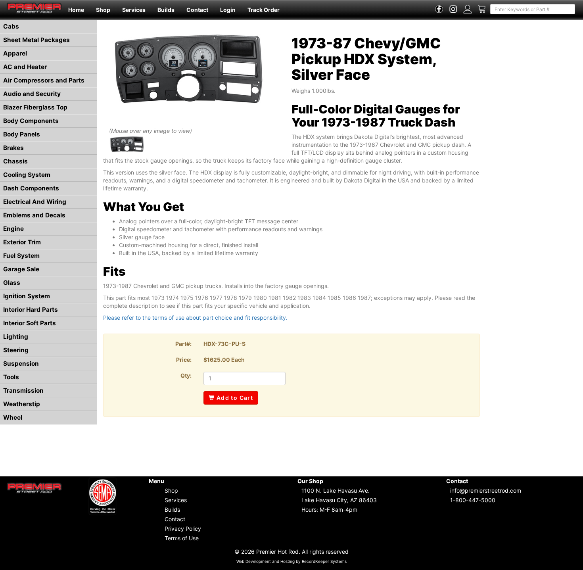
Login (228, 9)
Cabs (11, 26)
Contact (197, 9)
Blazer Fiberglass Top (35, 107)
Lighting (15, 336)
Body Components (31, 121)
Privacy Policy (183, 528)
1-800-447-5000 (472, 500)
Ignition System (26, 296)
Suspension (21, 363)
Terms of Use (182, 538)
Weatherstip (21, 404)
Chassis (15, 161)
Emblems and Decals (34, 215)
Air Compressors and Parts (43, 80)
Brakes (13, 148)
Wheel (12, 417)
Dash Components (31, 188)
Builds (166, 9)
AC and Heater (25, 67)
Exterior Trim (22, 242)
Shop (103, 9)
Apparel (15, 53)
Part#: (183, 343)
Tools (11, 377)
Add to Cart (234, 397)
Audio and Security (32, 94)
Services (134, 9)
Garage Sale (21, 269)
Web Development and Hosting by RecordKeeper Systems (291, 561)
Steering (16, 350)
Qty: (186, 375)
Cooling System (26, 174)
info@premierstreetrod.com (485, 490)
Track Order (263, 9)
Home (76, 9)
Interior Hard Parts (30, 309)
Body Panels (21, 134)
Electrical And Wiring (34, 201)
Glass (11, 282)
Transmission (23, 390)
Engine (13, 228)
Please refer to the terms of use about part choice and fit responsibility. (195, 317)
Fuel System (21, 255)
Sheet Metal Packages (36, 40)
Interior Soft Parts (29, 323)
